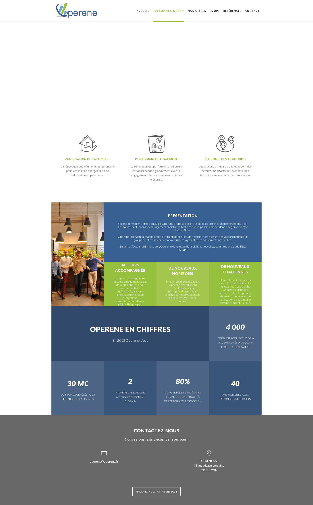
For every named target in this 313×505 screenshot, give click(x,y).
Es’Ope (215, 10)
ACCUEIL (143, 10)
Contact (252, 10)
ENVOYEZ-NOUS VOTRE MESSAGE (156, 491)
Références (232, 10)
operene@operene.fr (104, 462)
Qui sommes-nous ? (168, 10)
